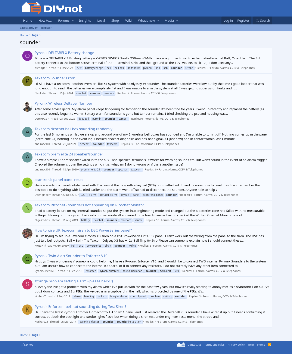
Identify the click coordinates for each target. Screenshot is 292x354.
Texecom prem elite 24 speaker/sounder (69, 154)
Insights (85, 20)
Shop (115, 20)
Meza (38, 245)
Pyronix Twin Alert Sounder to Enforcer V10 (71, 255)
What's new (146, 20)
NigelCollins (42, 220)
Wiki (128, 20)
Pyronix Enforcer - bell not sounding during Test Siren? (80, 306)
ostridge (40, 68)
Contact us (194, 344)
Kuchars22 (41, 322)
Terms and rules (214, 344)
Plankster (41, 93)
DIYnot (28, 344)
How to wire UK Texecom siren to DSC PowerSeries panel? (83, 230)
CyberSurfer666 (44, 271)
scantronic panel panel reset (59, 179)
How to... (45, 20)
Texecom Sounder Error (55, 77)
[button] (73, 20)
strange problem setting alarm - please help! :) (74, 281)
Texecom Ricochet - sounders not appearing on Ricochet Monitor (89, 204)
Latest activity (29, 28)
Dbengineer (42, 195)
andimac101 (42, 144)
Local (101, 20)
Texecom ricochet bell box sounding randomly (73, 128)
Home (27, 20)
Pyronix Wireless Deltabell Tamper (63, 103)
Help (251, 344)
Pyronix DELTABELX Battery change (64, 52)
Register (46, 28)
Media (169, 20)
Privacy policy (236, 344)
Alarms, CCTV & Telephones (237, 68)
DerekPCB (41, 119)
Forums (63, 20)
